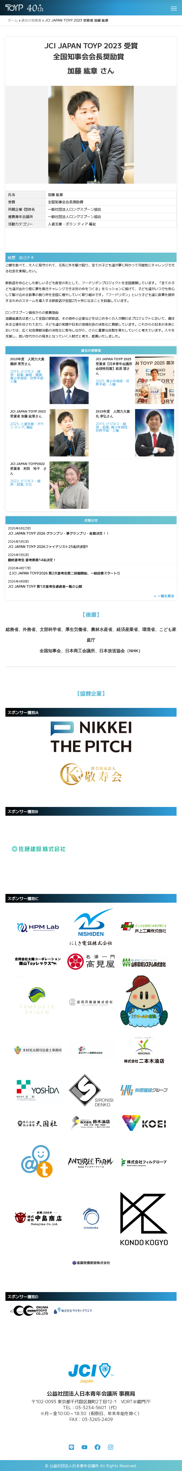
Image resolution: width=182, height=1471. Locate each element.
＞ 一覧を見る (163, 595)
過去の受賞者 (31, 20)
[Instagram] (111, 1447)
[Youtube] (85, 1447)
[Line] (71, 1447)
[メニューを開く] (174, 8)
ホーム (13, 20)
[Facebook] (98, 1447)
